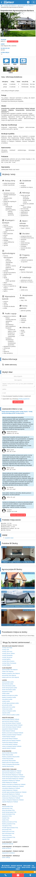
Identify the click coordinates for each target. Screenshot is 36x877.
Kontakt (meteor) (16, 865)
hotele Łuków (5, 693)
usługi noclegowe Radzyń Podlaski (11, 746)
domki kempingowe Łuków (9, 687)
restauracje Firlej (7, 835)
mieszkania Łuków (7, 699)
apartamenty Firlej (7, 808)
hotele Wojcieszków (7, 755)
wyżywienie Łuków (7, 691)
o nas (18, 867)
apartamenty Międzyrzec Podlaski (11, 773)
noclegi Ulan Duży (7, 651)
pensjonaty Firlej (6, 829)
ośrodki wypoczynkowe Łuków (10, 703)
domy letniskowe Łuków (8, 686)
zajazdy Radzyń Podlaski (9, 748)
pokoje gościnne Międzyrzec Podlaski (12, 796)
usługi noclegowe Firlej (8, 837)
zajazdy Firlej (5, 839)
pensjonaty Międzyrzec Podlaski (11, 794)
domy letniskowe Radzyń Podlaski (11, 723)
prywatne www (9, 538)
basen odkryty (6, 857)
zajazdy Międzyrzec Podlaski (10, 802)
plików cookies (19, 872)
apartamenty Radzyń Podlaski (10, 721)
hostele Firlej (5, 818)
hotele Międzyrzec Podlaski (9, 782)
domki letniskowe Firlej (8, 814)
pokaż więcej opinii (18, 515)
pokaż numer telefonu (13, 41)
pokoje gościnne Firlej (8, 831)
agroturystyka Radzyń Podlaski (10, 719)
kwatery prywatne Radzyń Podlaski (11, 734)
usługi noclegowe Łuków (9, 711)
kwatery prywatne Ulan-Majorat (11, 673)
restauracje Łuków (7, 709)
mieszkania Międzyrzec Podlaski (11, 788)
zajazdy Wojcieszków (8, 766)
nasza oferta (26, 867)
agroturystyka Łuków (8, 682)
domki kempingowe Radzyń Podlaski (12, 725)
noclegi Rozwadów (7, 655)
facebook (6, 865)
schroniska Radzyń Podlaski (9, 744)
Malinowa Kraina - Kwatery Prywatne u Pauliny (18, 606)
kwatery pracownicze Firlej (9, 822)
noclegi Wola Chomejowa (9, 663)
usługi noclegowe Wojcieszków (10, 764)
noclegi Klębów (6, 665)
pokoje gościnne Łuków (8, 707)
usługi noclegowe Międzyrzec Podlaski (13, 800)
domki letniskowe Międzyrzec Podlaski (12, 778)
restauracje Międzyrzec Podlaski (11, 798)
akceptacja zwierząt (7, 844)
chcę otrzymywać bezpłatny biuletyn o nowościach (16, 396)
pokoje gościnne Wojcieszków (10, 762)
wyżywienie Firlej (7, 816)
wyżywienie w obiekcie (8, 853)
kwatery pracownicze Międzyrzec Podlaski (13, 784)
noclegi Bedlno (6, 659)
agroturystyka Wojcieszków (9, 753)
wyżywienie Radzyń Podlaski (10, 729)
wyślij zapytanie (18, 402)
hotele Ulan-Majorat (7, 671)
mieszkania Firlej (6, 825)
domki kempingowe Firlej (9, 812)
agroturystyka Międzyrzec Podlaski (11, 771)
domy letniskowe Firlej (8, 810)
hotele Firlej (5, 820)
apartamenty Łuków (7, 684)
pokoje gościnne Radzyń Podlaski (11, 740)
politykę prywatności (24, 399)
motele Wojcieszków (7, 758)
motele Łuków (6, 701)
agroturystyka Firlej (7, 806)
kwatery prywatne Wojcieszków (10, 756)
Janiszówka (18, 625)
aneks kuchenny (6, 848)
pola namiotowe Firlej (8, 833)
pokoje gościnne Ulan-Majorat (10, 677)
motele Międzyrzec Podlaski (10, 790)
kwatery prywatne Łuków (9, 697)
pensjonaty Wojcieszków (9, 760)
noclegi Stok (5, 649)
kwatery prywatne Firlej (8, 824)
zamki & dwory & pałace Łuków (10, 715)
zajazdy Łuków (6, 713)
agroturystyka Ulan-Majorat (9, 669)
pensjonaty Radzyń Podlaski (10, 738)
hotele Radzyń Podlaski (8, 731)
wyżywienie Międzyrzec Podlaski (11, 780)
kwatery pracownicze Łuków (10, 695)
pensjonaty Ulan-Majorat (9, 675)
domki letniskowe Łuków (9, 689)
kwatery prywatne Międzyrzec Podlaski (13, 786)
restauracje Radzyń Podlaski (10, 742)
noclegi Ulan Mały (7, 647)
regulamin (26, 865)
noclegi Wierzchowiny (8, 661)
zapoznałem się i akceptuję (16, 399)
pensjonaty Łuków (7, 705)
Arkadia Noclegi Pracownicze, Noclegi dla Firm (18, 562)
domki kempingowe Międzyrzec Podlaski (13, 776)
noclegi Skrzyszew (7, 657)
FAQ (33, 865)
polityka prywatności (8, 867)
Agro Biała (18, 588)
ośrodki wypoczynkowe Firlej (10, 827)
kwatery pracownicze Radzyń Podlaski (12, 733)
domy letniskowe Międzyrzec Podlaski (12, 775)
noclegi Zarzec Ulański (8, 653)
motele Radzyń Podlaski (8, 736)
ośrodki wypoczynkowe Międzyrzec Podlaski (14, 792)
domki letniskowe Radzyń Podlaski (11, 727)
